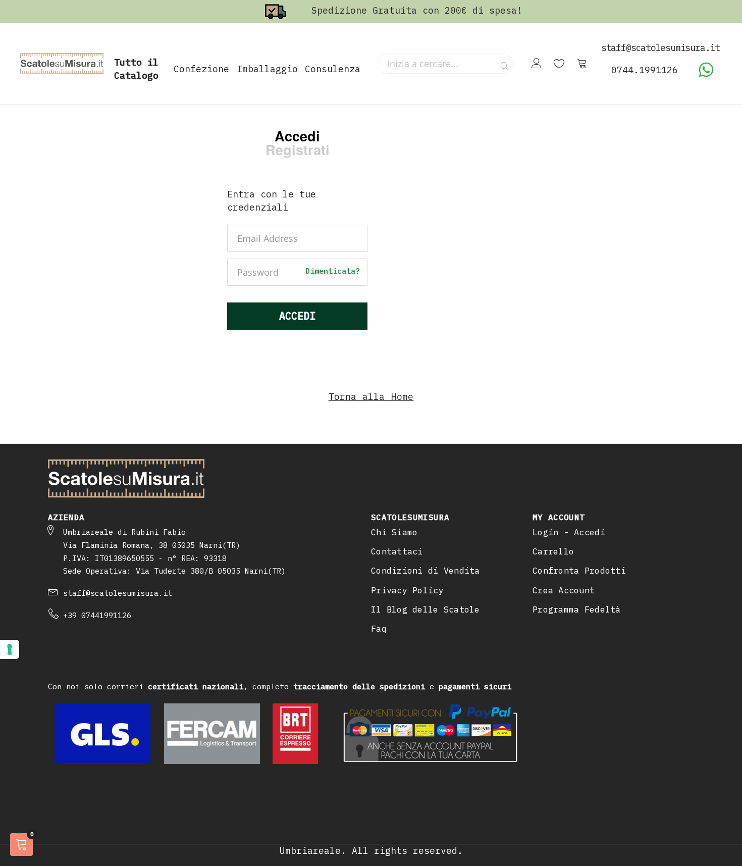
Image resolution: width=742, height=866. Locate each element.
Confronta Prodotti (579, 570)
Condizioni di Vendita (425, 570)
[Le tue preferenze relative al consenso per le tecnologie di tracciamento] (9, 649)
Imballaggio (267, 69)
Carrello (553, 551)
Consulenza (332, 69)
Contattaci (397, 551)
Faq (379, 628)
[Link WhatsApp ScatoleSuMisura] (706, 74)
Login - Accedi (569, 532)
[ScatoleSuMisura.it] (61, 63)
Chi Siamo (394, 532)
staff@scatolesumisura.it (117, 593)
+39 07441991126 (97, 615)
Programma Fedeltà (577, 609)
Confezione (201, 69)
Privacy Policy (407, 590)
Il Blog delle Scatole (425, 609)
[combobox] (446, 64)
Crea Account (564, 590)
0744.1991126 (644, 70)
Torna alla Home (371, 396)
